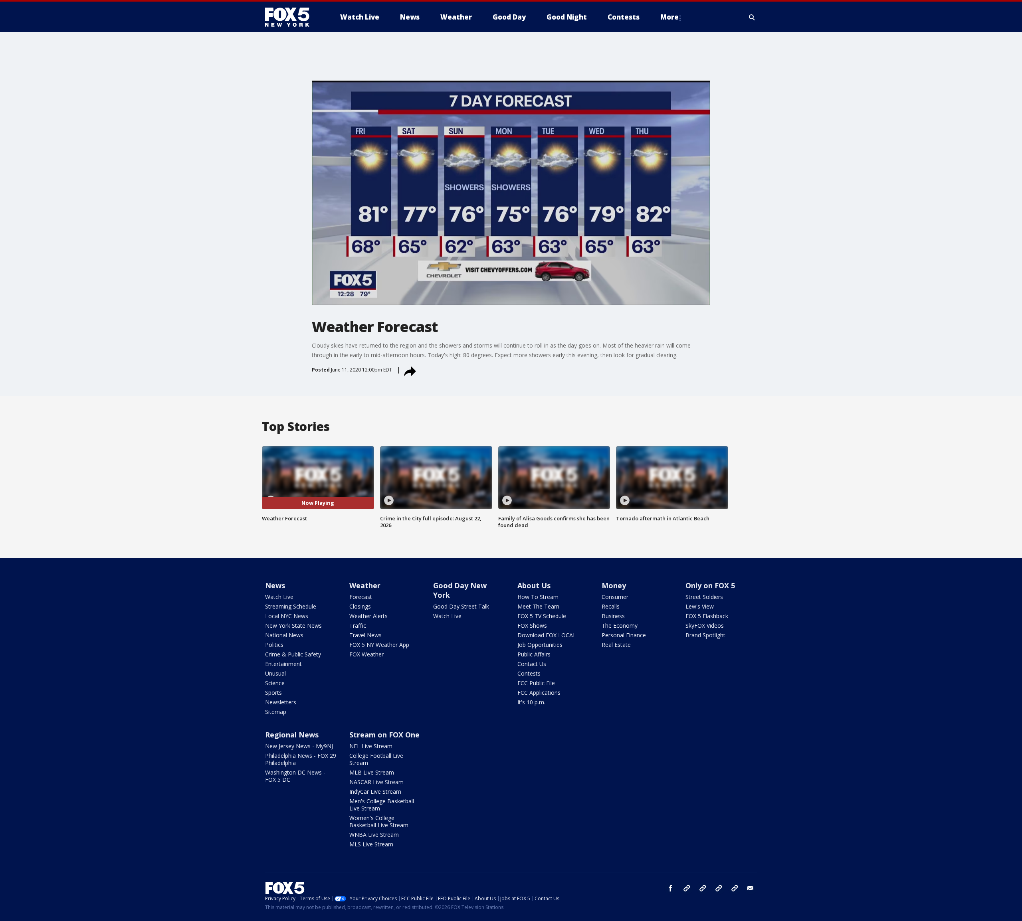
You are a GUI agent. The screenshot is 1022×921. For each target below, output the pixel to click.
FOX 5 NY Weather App (379, 644)
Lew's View (699, 606)
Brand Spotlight (705, 635)
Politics (274, 644)
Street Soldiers (704, 597)
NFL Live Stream (370, 746)
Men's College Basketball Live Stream (381, 804)
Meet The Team (538, 606)
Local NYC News (286, 616)
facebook (670, 888)
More (669, 17)
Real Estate (616, 644)
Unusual (275, 673)
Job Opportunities (539, 644)
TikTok (702, 888)
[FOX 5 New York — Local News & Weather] (291, 17)
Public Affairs (534, 654)
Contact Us (531, 664)
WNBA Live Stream (374, 834)
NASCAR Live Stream (376, 782)
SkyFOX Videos (704, 625)
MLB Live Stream (371, 772)
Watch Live (279, 597)
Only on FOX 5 (710, 585)
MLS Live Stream (371, 844)
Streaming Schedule (290, 606)
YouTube (718, 888)
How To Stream (538, 597)
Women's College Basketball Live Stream (378, 821)
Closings (360, 606)
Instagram (686, 888)
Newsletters (280, 702)
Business (613, 616)
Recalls (611, 606)
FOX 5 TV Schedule (541, 616)
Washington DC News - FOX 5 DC (295, 776)
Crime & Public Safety (293, 654)
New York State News (293, 625)
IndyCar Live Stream (375, 791)
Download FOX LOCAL (546, 635)
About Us (534, 585)
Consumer (615, 597)
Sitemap (275, 711)
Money (614, 585)
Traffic (357, 625)
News (275, 585)
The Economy (620, 625)
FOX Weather (366, 654)
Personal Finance (624, 635)
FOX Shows (532, 625)
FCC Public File (536, 683)
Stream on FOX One (384, 734)
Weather (364, 585)
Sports (273, 692)
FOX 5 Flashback (706, 616)
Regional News (292, 734)
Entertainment (283, 664)
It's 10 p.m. (531, 702)
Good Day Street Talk (461, 606)
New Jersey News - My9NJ (299, 746)
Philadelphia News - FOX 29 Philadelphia (300, 759)
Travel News (365, 635)
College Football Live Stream (376, 759)
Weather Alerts (368, 616)
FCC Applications (539, 692)
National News (284, 635)
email (750, 888)
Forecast (360, 597)
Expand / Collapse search (752, 17)
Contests (529, 673)
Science (275, 683)
